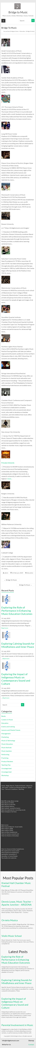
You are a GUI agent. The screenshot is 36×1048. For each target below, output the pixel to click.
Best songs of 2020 (7, 830)
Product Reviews (7, 761)
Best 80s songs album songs (9, 801)
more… (10, 479)
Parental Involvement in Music (17, 1025)
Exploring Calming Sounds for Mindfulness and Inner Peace (17, 645)
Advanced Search (21, 787)
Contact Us (12, 787)
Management (6, 733)
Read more (4, 628)
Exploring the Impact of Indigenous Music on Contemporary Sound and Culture (15, 679)
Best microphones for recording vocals (13, 810)
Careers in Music (7, 720)
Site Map (21, 789)
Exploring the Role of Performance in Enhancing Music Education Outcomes (16, 610)
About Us (29, 785)
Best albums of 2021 (7, 803)
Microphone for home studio (10, 851)
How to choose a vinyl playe (10, 836)
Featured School (20, 785)
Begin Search (10, 785)
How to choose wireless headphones (12, 849)
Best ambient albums (7, 806)
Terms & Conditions (11, 789)
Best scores (4, 825)
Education (30, 573)
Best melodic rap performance (10, 808)
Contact (31, 1044)
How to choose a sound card (10, 834)
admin (6, 573)
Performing (5, 754)
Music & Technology (8, 740)
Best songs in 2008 (7, 828)
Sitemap (31, 1040)
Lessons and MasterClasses (10, 730)
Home (3, 785)
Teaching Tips (6, 765)
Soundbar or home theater (9, 856)
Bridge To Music (10, 580)
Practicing (4, 758)
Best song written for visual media (11, 827)
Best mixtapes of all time (8, 812)
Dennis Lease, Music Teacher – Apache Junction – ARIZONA (17, 903)
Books (3, 716)
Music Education (7, 744)
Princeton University (7, 463)
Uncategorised (6, 768)
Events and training (8, 727)
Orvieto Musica (10, 920)
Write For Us (6, 1044)
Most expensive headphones (10, 852)
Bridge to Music (18, 12)
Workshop (5, 775)
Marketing (5, 737)
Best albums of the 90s (8, 804)
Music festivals (6, 747)
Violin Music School (12, 935)
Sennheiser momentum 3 (9, 854)
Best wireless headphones (9, 832)
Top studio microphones (8, 858)
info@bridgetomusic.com (10, 1040)
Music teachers (6, 751)
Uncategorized (6, 772)
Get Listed (5, 787)
